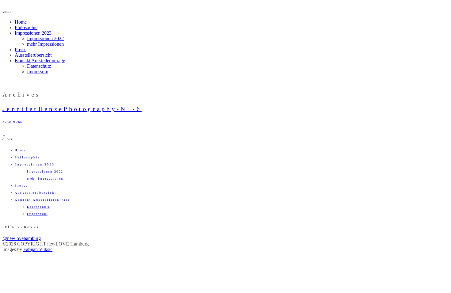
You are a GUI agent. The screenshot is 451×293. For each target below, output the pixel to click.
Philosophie (26, 27)
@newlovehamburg (21, 238)
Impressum (37, 71)
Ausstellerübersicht (33, 55)
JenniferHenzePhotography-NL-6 (72, 108)
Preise (20, 49)
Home (21, 22)
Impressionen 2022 (45, 38)
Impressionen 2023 (33, 33)
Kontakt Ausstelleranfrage (40, 60)
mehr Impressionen (45, 44)
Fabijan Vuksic (37, 249)
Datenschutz (39, 66)
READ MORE (12, 121)
